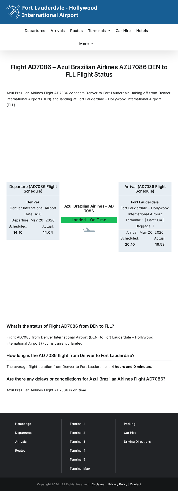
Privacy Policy (117, 484)
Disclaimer (98, 484)
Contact (135, 484)
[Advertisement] (89, 147)
